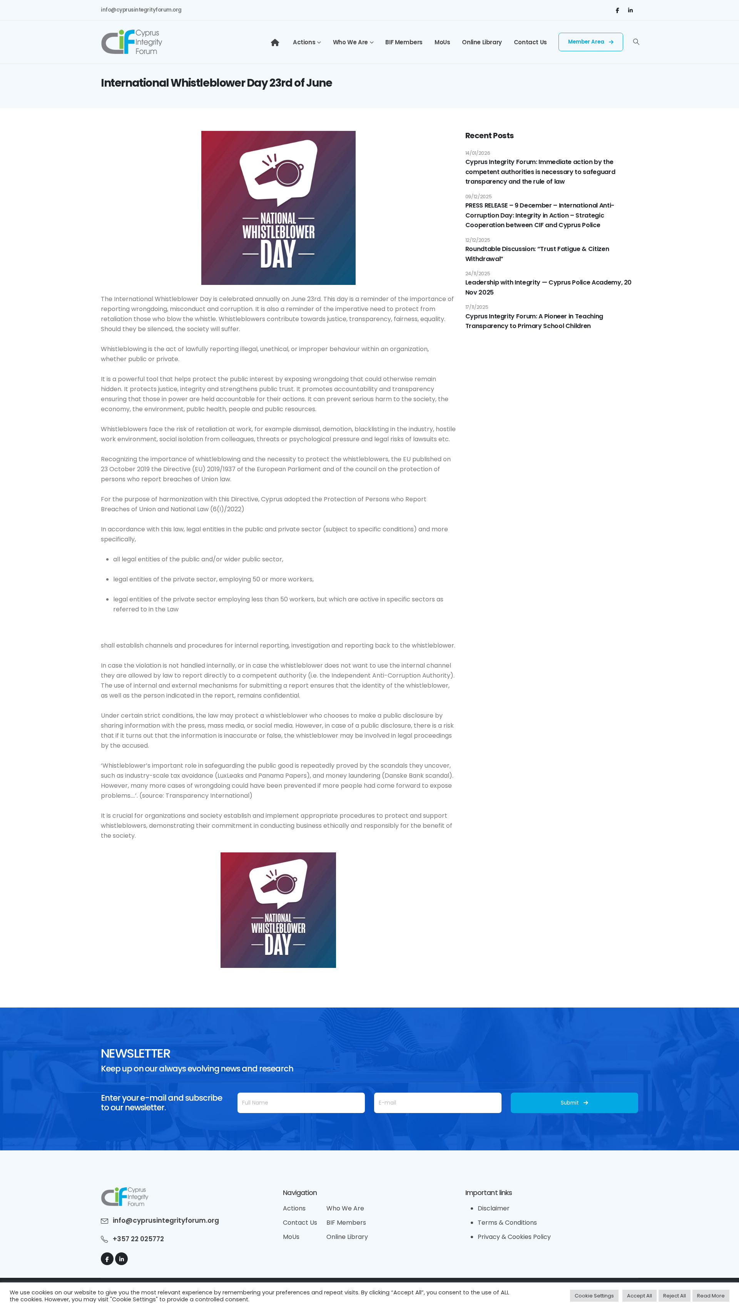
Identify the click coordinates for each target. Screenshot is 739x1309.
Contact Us (530, 42)
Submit (570, 1102)
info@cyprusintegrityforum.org (141, 9)
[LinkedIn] (630, 10)
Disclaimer (494, 1208)
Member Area (586, 41)
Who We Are (350, 42)
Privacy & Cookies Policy (514, 1236)
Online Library (482, 42)
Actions (304, 42)
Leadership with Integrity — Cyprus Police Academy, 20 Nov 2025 (548, 287)
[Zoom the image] (124, 1191)
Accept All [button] (639, 1295)
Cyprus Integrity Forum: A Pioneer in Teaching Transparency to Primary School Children (534, 321)
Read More (711, 1295)
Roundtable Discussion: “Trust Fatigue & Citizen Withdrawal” (537, 253)
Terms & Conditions (507, 1222)
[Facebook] (617, 10)
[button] (636, 42)
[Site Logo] (131, 42)
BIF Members (404, 42)
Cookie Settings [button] (594, 1295)
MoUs (442, 42)
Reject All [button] (674, 1295)
